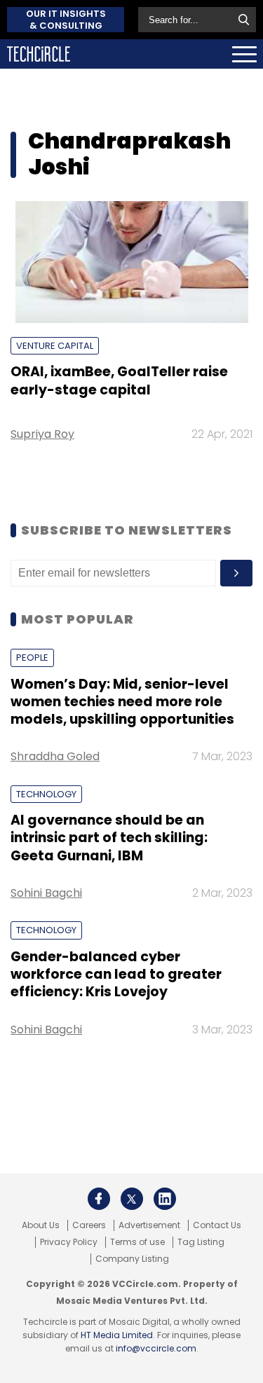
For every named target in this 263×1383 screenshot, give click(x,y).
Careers (89, 1225)
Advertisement (149, 1225)
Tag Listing (200, 1242)
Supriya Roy (42, 434)
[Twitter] (132, 1199)
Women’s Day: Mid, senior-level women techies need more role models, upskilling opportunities (122, 702)
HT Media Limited (117, 1335)
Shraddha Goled (55, 756)
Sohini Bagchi (46, 893)
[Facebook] (99, 1199)
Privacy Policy (68, 1242)
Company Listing (132, 1259)
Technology (46, 794)
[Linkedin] (165, 1199)
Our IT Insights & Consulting (66, 19)
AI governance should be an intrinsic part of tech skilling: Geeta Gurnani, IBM (109, 838)
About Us (41, 1225)
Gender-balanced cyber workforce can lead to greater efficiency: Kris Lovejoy (116, 974)
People (32, 657)
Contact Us (217, 1225)
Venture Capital (54, 345)
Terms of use (137, 1242)
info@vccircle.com (156, 1348)
